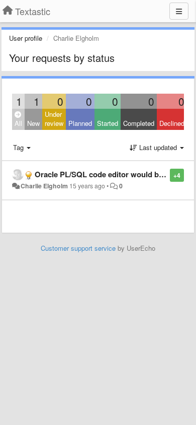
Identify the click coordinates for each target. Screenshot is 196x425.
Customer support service (78, 248)
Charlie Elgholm (44, 185)
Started (107, 123)
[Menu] (178, 11)
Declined (171, 123)
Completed (138, 123)
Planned (80, 123)
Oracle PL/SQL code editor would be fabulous (115, 174)
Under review (54, 118)
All (18, 123)
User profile (25, 38)
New (33, 123)
